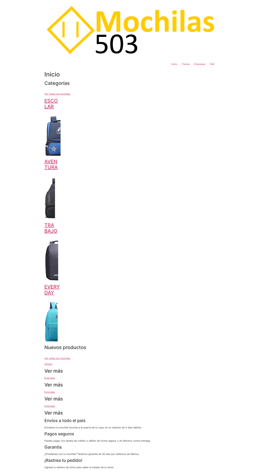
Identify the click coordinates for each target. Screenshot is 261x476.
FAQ (212, 64)
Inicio (174, 64)
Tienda (186, 64)
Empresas (199, 64)
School (48, 364)
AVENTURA (51, 164)
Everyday (49, 378)
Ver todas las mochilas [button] (57, 93)
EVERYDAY (52, 289)
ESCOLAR (51, 103)
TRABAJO (50, 228)
